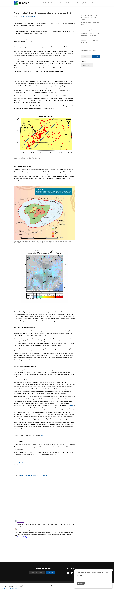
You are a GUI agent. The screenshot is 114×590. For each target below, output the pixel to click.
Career (97, 3)
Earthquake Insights (26, 475)
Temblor (34, 16)
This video (70, 405)
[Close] (112, 570)
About (91, 3)
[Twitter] (72, 572)
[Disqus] (44, 498)
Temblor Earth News (67, 3)
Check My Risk (81, 3)
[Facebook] (68, 572)
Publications (37, 475)
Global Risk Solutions (50, 3)
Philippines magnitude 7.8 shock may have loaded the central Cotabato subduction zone (90, 35)
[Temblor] (16, 463)
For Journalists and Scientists (88, 50)
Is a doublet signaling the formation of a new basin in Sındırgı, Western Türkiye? (90, 17)
